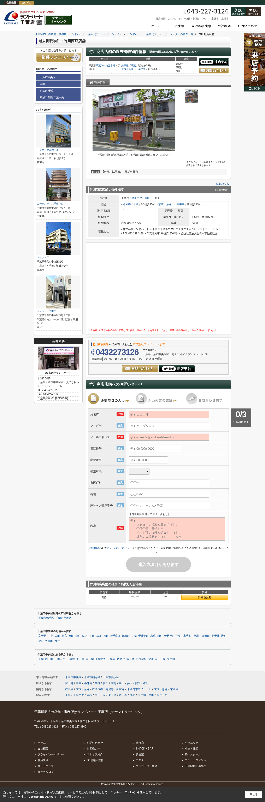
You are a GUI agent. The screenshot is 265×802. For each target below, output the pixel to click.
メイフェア (43, 257)
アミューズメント (195, 760)
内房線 (110, 689)
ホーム (42, 742)
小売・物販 (191, 748)
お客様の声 (93, 748)
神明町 (196, 635)
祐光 (134, 635)
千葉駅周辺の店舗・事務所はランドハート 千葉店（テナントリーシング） (89, 712)
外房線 (120, 689)
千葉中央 (141, 69)
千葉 (133, 65)
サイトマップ (46, 766)
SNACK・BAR (144, 748)
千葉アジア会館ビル (48, 150)
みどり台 (162, 695)
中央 (50, 635)
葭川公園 (160, 659)
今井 (57, 641)
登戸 (178, 635)
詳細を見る (204, 597)
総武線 (125, 65)
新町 (160, 635)
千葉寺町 (143, 635)
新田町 (206, 635)
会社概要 (43, 748)
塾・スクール (193, 754)
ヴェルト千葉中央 (46, 311)
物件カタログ (46, 771)
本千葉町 (115, 635)
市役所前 (141, 659)
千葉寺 (111, 659)
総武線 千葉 (47, 90)
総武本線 (98, 689)
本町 (112, 65)
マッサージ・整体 (146, 766)
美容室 (140, 754)
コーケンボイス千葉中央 (50, 203)
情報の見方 (222, 183)
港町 (223, 635)
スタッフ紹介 (95, 754)
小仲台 (88, 683)
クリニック (191, 742)
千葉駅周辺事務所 (195, 766)
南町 (78, 635)
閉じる (254, 794)
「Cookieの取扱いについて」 (42, 796)
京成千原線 (161, 689)
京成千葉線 (127, 69)
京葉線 (174, 689)
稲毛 (132, 695)
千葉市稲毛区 (46, 618)
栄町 (57, 635)
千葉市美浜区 (63, 618)
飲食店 (140, 742)
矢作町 (49, 641)
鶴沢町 (126, 635)
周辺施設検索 (95, 760)
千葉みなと (61, 659)
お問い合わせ (95, 742)
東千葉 (187, 635)
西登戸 (121, 659)
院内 (84, 635)
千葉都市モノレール (139, 689)
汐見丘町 (169, 635)
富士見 (42, 635)
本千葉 (90, 659)
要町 (40, 641)
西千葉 (49, 659)
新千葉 (215, 635)
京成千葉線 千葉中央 (52, 97)
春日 (71, 635)
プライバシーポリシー (119, 548)
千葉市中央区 (103, 65)
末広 (152, 635)
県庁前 (171, 659)
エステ (140, 760)
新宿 (64, 635)
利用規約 (95, 548)
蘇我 (72, 659)
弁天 (91, 635)
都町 (98, 635)
